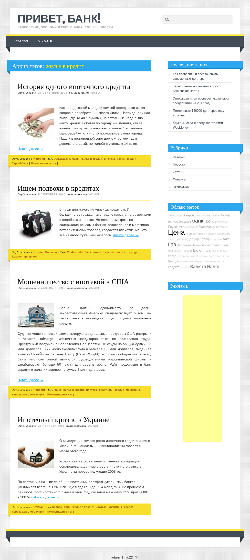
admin (94, 194)
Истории (39, 158)
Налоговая (221, 245)
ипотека (109, 158)
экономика (223, 233)
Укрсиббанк (20, 163)
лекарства (183, 256)
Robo (95, 92)
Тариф (225, 215)
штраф (205, 239)
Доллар (193, 239)
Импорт (184, 267)
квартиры (105, 389)
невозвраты (20, 394)
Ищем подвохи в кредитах (58, 188)
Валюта (198, 266)
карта (120, 158)
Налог (213, 266)
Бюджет (185, 221)
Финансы (51, 252)
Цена (176, 232)
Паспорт (187, 250)
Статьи (38, 252)
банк (75, 158)
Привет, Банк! (59, 18)
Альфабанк (62, 158)
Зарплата (184, 245)
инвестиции (175, 215)
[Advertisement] (202, 368)
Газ (172, 244)
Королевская (220, 221)
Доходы (173, 261)
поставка (212, 215)
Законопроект (202, 245)
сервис (203, 256)
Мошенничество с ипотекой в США (73, 281)
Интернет (222, 226)
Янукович (175, 227)
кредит (131, 158)
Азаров (189, 215)
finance (57, 506)
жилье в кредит (91, 158)
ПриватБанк (211, 250)
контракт (191, 233)
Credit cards (75, 252)
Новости (39, 389)
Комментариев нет (43, 163)
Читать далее (30, 149)
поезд (172, 256)
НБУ (207, 221)
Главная (21, 40)
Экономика (181, 187)
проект (223, 250)
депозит (200, 215)
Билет (198, 250)
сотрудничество (219, 256)
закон (227, 239)
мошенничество (215, 261)
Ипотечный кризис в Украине (63, 419)
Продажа (216, 239)
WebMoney (207, 227)
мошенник (133, 389)
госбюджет (197, 261)
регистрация (190, 226)
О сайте (45, 40)
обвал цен (37, 394)
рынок (173, 221)
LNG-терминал (177, 239)
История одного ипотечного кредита (74, 86)
